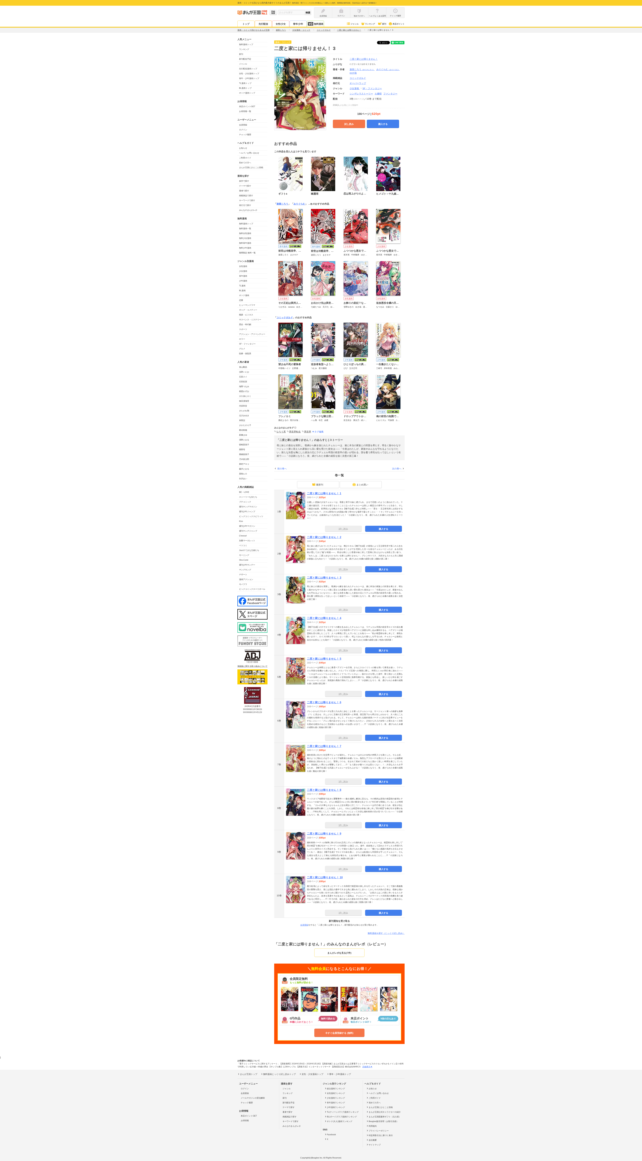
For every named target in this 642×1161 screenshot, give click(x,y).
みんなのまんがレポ (248, 210)
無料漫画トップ (246, 44)
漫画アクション (246, 579)
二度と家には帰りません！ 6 (324, 702)
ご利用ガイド (245, 158)
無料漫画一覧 (245, 228)
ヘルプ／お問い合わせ (249, 153)
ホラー (242, 339)
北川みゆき (244, 415)
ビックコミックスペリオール (252, 589)
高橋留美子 (244, 454)
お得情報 (245, 1120)
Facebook (331, 1134)
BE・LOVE (244, 492)
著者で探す (244, 191)
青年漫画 (243, 276)
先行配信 (263, 24)
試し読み (349, 124)
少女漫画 (243, 271)
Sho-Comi (243, 560)
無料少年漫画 (245, 248)
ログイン (243, 130)
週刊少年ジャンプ (247, 511)
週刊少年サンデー (247, 565)
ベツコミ (243, 545)
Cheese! (243, 536)
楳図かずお (244, 391)
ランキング (370, 24)
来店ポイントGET (247, 106)
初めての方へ (245, 162)
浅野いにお (244, 372)
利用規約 (373, 1126)
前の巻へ (282, 468)
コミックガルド (285, 317)
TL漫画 (242, 286)
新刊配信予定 (245, 59)
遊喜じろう (362, 69)
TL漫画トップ (245, 83)
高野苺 (242, 449)
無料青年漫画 (245, 243)
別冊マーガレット (247, 540)
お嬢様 (378, 93)
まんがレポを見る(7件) (339, 953)
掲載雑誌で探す (246, 195)
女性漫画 (243, 266)
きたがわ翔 (244, 411)
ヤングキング (245, 570)
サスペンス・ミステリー (250, 319)
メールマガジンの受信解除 (253, 1098)
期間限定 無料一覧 (247, 253)
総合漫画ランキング (336, 1088)
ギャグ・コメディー (248, 310)
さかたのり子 (245, 425)
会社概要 (373, 1140)
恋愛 (241, 300)
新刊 (384, 24)
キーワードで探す (247, 200)
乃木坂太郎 (244, 459)
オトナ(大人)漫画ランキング (339, 1121)
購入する (383, 124)
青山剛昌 (243, 367)
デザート (243, 574)
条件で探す (244, 181)
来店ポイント (399, 24)
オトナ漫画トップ (247, 93)
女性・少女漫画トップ (249, 73)
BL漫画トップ (245, 88)
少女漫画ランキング (336, 1098)
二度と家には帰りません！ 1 (324, 493)
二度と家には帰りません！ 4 (324, 618)
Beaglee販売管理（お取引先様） (383, 1121)
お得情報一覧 (245, 111)
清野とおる (244, 440)
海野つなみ (244, 386)
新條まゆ (243, 435)
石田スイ (243, 377)
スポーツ (243, 329)
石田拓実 (243, 381)
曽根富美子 (244, 445)
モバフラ (243, 584)
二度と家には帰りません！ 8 (324, 790)
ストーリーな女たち (248, 497)
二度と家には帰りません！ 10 (325, 877)
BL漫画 (242, 290)
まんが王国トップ (248, 1074)
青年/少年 (298, 24)
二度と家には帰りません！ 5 (324, 658)
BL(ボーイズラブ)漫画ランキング (342, 1117)
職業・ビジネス (246, 315)
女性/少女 (281, 24)
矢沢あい (243, 478)
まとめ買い (362, 484)
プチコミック (245, 502)
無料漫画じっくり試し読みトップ (279, 1074)
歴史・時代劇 (245, 324)
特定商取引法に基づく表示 (381, 1135)
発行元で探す (245, 205)
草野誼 (242, 420)
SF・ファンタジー (247, 344)
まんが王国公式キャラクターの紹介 (385, 1112)
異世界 (307, 431)
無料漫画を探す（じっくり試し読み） (386, 933)
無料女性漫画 (245, 233)
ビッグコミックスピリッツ (251, 516)
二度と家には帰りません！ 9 (324, 833)
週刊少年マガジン (247, 526)
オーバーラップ (358, 83)
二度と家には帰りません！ (364, 59)
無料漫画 (318, 24)
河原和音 (243, 406)
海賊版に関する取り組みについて (252, 666)
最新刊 (319, 484)
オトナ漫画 (244, 295)
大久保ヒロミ (245, 396)
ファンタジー (390, 93)
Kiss (241, 521)
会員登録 (243, 125)
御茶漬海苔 (244, 401)
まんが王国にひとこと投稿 (251, 167)
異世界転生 (295, 431)
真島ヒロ (243, 474)
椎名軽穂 (243, 430)
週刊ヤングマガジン (248, 507)
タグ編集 (319, 431)
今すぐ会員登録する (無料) (339, 1033)
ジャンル (355, 24)
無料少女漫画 (245, 238)
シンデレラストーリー (361, 93)
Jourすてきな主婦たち (249, 550)
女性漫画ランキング (336, 1093)
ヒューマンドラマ (247, 305)
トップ (245, 24)
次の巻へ (396, 468)
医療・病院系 (245, 353)
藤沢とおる (244, 469)
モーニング (244, 555)
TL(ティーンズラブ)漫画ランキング (343, 1112)
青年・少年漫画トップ (249, 78)
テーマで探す (245, 186)
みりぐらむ (388, 69)
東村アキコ (244, 464)
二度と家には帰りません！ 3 (324, 577)
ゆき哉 (353, 73)
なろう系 (281, 431)
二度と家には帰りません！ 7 (324, 746)
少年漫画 (243, 281)
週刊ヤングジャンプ (248, 531)
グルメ (242, 349)
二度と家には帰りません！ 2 (324, 537)
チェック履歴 (245, 134)
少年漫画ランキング (336, 1107)
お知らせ (243, 148)
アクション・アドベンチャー (252, 334)
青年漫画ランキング (336, 1102)
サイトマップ (375, 1145)
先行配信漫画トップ (248, 69)
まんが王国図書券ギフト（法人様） (385, 1117)
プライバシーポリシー (379, 1131)
